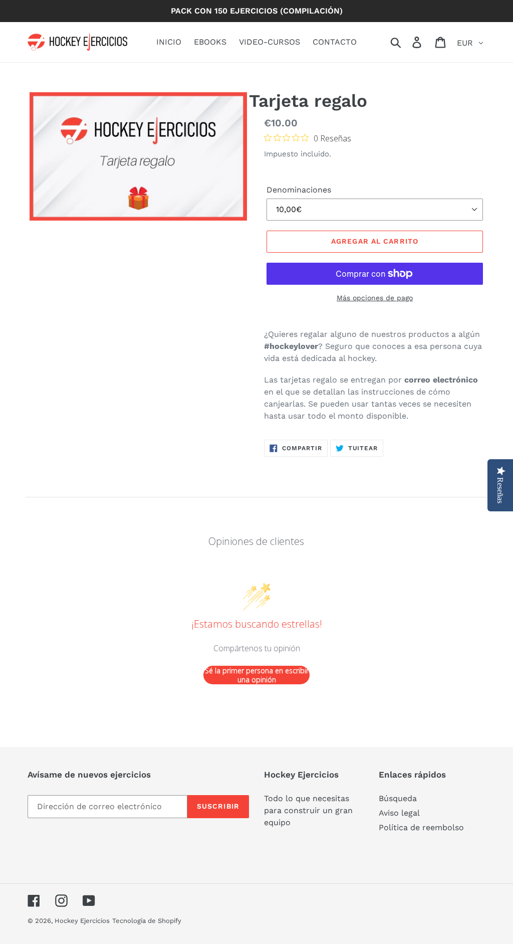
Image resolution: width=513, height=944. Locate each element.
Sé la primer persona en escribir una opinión (257, 675)
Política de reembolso (421, 827)
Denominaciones (299, 190)
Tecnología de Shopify (146, 920)
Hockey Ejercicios (82, 920)
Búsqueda (398, 798)
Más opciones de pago (375, 298)
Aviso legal (399, 813)
